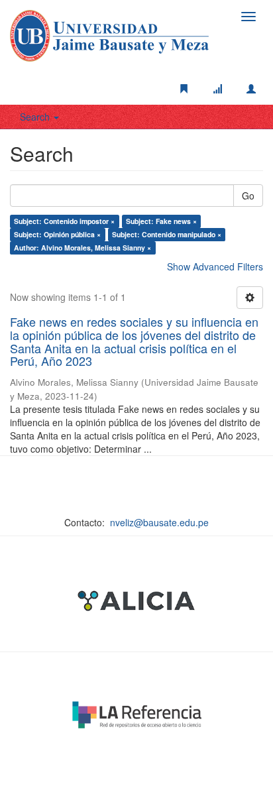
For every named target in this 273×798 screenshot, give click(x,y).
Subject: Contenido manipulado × (166, 234)
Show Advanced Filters (215, 266)
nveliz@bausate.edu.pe (159, 522)
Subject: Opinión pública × (57, 234)
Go (248, 195)
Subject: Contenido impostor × (64, 221)
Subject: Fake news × (161, 221)
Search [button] (36, 116)
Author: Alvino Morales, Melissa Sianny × (82, 248)
